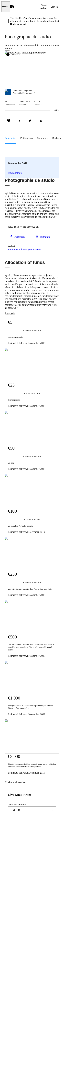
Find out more (15, 172)
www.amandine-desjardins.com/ (24, 249)
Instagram (45, 236)
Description (10, 138)
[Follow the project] (9, 121)
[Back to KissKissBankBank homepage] (12, 6)
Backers (56, 138)
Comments (42, 138)
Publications (26, 138)
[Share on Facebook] (19, 121)
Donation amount (17, 804)
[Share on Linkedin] (41, 121)
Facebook (19, 236)
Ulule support (18, 24)
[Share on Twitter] (30, 121)
